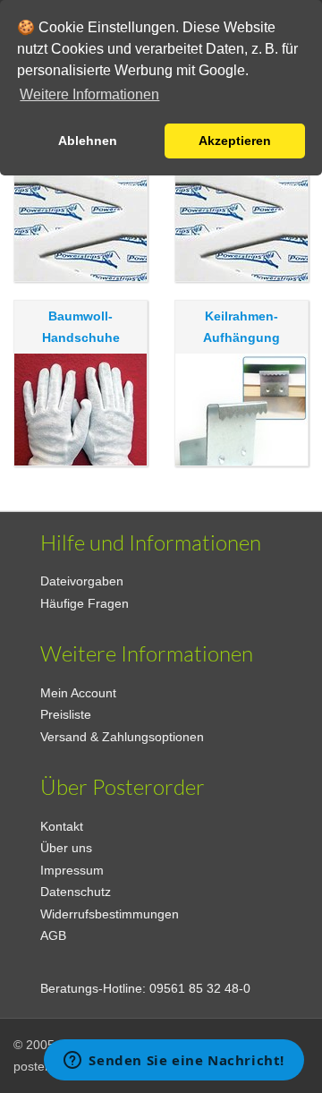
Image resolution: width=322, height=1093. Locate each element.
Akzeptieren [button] (235, 140)
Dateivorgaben (81, 581)
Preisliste (65, 714)
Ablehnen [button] (87, 140)
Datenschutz (75, 891)
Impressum (72, 870)
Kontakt (61, 826)
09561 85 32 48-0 (199, 988)
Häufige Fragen (84, 603)
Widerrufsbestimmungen (109, 914)
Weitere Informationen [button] (89, 94)
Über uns (66, 848)
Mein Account (78, 693)
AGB (53, 935)
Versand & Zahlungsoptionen (122, 737)
